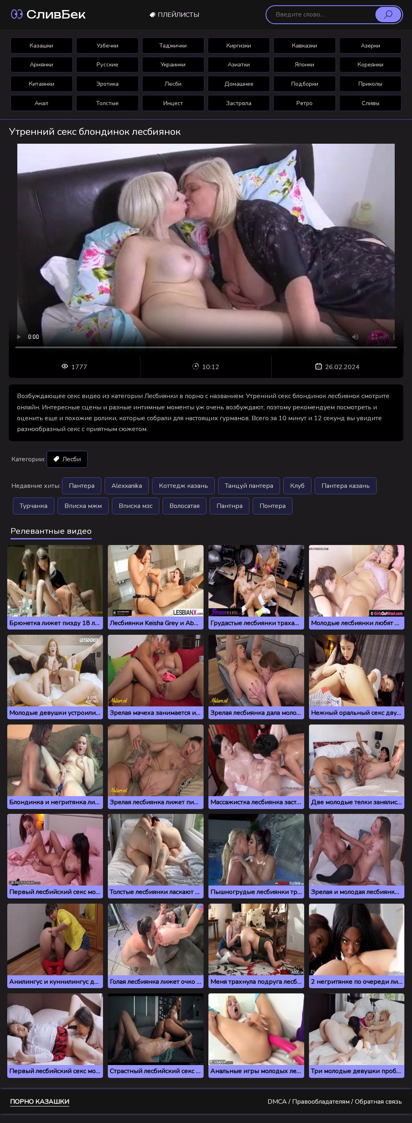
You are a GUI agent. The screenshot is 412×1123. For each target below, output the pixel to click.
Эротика (107, 84)
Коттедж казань (183, 485)
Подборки (304, 84)
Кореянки (370, 64)
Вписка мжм (83, 506)
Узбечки (107, 45)
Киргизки (239, 45)
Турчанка (33, 506)
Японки (304, 64)
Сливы (370, 103)
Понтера (273, 506)
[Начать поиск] (388, 14)
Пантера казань (345, 485)
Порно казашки (39, 1101)
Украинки (173, 64)
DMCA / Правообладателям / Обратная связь (335, 1101)
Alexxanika (126, 485)
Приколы (370, 84)
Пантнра (229, 506)
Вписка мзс (135, 506)
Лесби (173, 84)
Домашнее (239, 84)
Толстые (107, 103)
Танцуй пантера (249, 485)
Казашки (41, 45)
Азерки (370, 45)
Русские (107, 64)
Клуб (297, 485)
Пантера (82, 485)
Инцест (173, 103)
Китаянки (41, 84)
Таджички (173, 45)
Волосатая (184, 506)
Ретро (305, 103)
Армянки (41, 64)
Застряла (238, 103)
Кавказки (304, 45)
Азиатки (239, 64)
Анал (41, 103)
